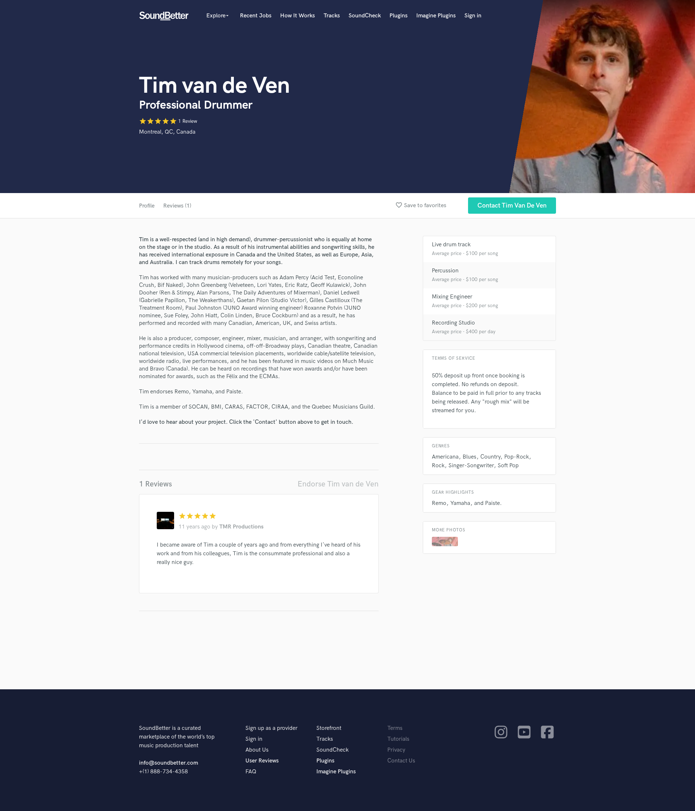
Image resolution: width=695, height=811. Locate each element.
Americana (445, 456)
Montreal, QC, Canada (167, 132)
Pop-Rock (516, 456)
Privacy (396, 750)
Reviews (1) (177, 205)
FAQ (250, 771)
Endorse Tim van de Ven (338, 484)
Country (490, 456)
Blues (469, 456)
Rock (438, 465)
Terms (395, 728)
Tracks (332, 15)
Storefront (328, 728)
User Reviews (262, 760)
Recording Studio (453, 322)
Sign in (472, 15)
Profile (147, 205)
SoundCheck (365, 15)
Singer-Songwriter (471, 465)
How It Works (297, 15)
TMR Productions (241, 526)
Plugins (398, 15)
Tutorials (398, 739)
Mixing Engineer (452, 296)
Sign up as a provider (271, 728)
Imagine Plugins (436, 15)
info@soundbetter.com (168, 763)
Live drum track (451, 244)
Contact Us (401, 760)
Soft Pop (508, 465)
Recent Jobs (255, 15)
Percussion (445, 270)
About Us (257, 750)
